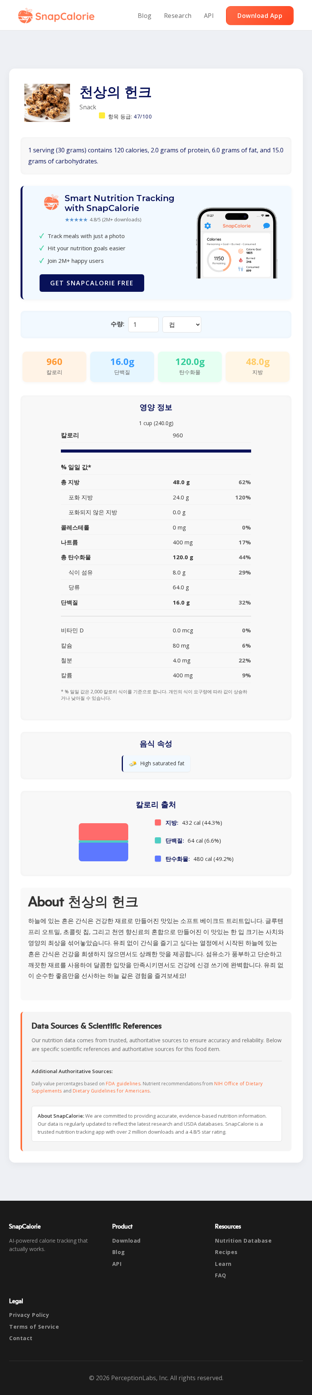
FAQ (220, 1275)
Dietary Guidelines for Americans (111, 1091)
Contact (21, 1338)
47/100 (143, 116)
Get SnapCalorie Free (92, 283)
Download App (259, 15)
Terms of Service (34, 1326)
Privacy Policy (29, 1314)
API (209, 15)
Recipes (226, 1252)
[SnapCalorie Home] (57, 15)
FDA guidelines (123, 1083)
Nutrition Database (243, 1240)
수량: (117, 324)
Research (178, 15)
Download (126, 1240)
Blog (145, 15)
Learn (223, 1263)
